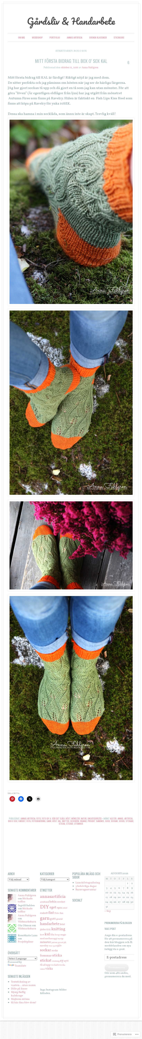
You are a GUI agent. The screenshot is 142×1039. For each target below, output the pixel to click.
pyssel (60, 942)
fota (28, 821)
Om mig (21, 37)
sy (61, 961)
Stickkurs (119, 37)
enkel (65, 908)
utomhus (78, 823)
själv (59, 945)
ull (44, 965)
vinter (42, 969)
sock (107, 821)
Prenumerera (116, 967)
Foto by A (46, 818)
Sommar (46, 956)
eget (53, 907)
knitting (58, 929)
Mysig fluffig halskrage (18, 994)
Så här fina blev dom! (23, 1002)
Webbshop (37, 37)
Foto (38, 818)
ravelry (44, 945)
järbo (43, 929)
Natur (84, 818)
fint (51, 912)
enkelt (44, 913)
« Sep (108, 911)
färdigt (21, 821)
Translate (20, 966)
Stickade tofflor (25, 900)
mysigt (60, 938)
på (65, 942)
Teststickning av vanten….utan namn (23, 983)
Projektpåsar (25, 942)
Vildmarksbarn (27, 922)
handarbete (49, 924)
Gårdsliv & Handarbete (71, 21)
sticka (62, 823)
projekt (91, 821)
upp (48, 965)
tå (41, 965)
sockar (114, 821)
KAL (59, 821)
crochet (61, 902)
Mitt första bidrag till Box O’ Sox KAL (71, 61)
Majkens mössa (20, 999)
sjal (54, 946)
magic (63, 934)
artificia (128, 818)
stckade (130, 821)
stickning (56, 961)
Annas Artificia (74, 37)
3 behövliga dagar (86, 886)
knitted (65, 821)
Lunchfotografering (88, 883)
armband (44, 901)
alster (113, 818)
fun (61, 913)
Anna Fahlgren (90, 67)
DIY (44, 907)
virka (49, 969)
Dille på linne (19, 989)
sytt (66, 961)
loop (57, 934)
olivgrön (74, 821)
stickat (69, 823)
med (42, 938)
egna (59, 907)
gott (53, 919)
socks (122, 821)
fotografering (39, 821)
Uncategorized (95, 818)
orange (83, 821)
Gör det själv (58, 818)
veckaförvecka (58, 965)
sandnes (100, 821)
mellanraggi (51, 938)
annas (120, 818)
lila (52, 934)
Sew (50, 946)
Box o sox (12, 821)
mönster (45, 942)
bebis (53, 902)
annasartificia (53, 897)
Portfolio (55, 37)
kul (47, 934)
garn (49, 821)
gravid (59, 919)
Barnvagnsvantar (86, 890)
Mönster (75, 818)
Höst (68, 818)
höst (54, 821)
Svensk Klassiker (98, 37)
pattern (54, 942)
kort (42, 934)
